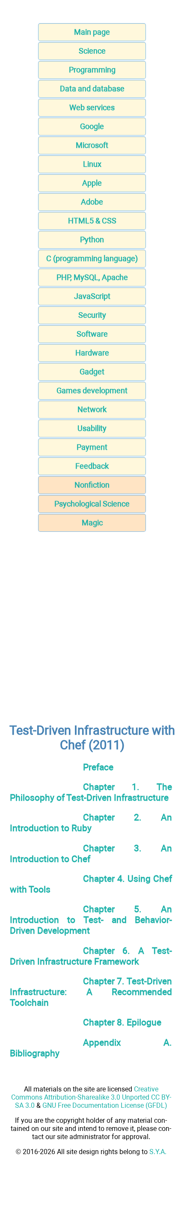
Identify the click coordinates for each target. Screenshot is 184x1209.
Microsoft (92, 145)
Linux (92, 164)
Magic (92, 522)
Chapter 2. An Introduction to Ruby (91, 822)
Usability (92, 428)
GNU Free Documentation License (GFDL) (104, 1105)
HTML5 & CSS (92, 220)
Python (92, 239)
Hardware (92, 352)
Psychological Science (92, 503)
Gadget (92, 371)
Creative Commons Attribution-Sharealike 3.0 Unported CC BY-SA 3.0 (91, 1097)
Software (92, 333)
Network (92, 409)
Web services (92, 107)
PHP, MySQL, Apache (92, 277)
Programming (92, 69)
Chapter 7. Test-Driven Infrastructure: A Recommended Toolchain (91, 992)
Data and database (92, 88)
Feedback (92, 465)
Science (92, 50)
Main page (92, 31)
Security (92, 315)
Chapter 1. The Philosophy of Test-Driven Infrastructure (91, 792)
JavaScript (92, 296)
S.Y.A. (157, 1152)
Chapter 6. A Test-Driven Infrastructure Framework (91, 956)
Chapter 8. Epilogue (122, 1022)
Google (92, 126)
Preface (98, 767)
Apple (92, 182)
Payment (92, 447)
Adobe (92, 201)
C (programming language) (92, 258)
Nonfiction (92, 484)
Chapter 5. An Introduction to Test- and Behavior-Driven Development (91, 920)
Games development (92, 390)
